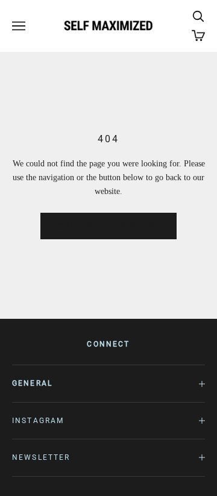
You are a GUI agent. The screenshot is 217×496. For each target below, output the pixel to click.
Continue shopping (109, 225)
